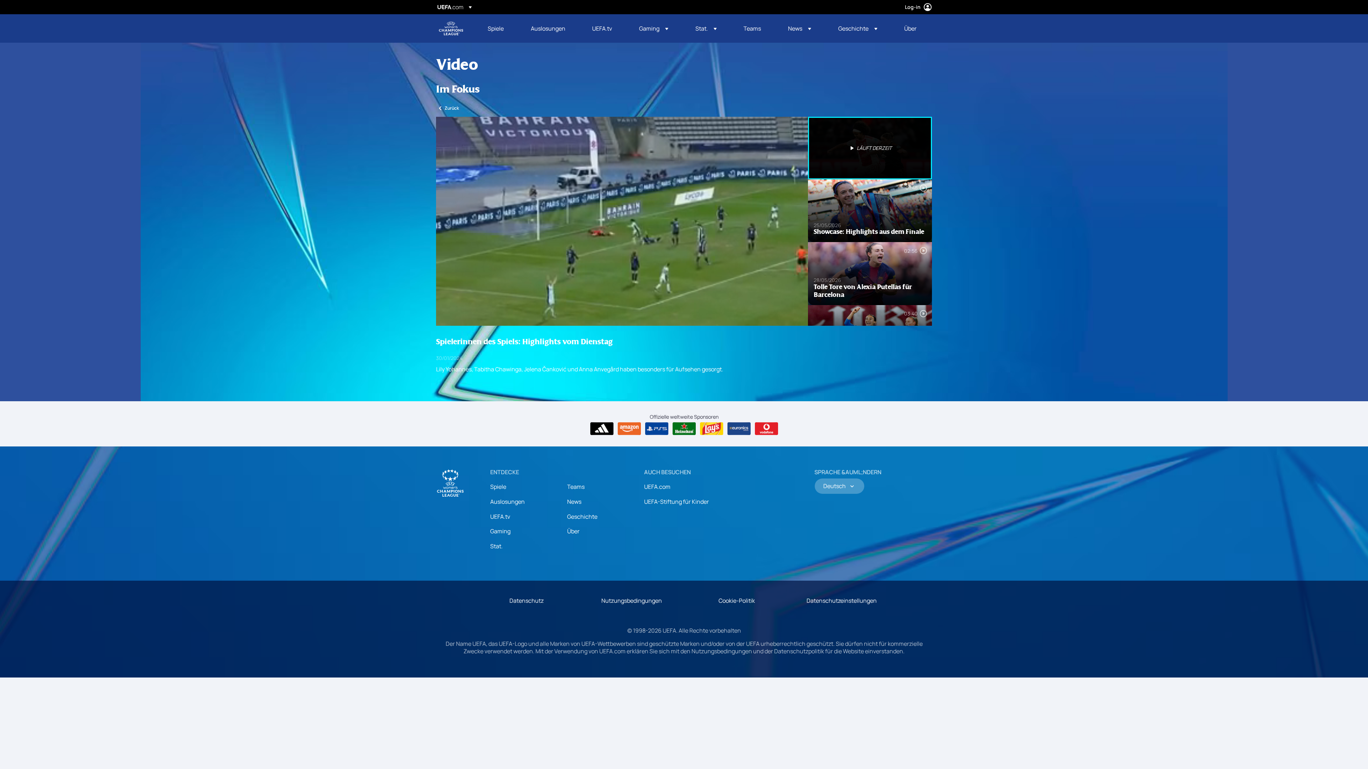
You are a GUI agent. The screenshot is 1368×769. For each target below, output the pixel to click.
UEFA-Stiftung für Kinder (676, 502)
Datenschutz (526, 601)
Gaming (500, 531)
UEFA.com (657, 487)
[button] (653, 28)
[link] (495, 28)
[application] (622, 221)
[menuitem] (500, 28)
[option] (870, 148)
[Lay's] (711, 428)
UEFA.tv (500, 516)
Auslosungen (507, 502)
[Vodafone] (766, 428)
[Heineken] (684, 428)
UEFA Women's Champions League (451, 28)
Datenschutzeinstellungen (842, 601)
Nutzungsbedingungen (631, 601)
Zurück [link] (452, 108)
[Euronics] (739, 428)
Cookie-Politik (737, 601)
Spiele (498, 487)
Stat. (496, 546)
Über (573, 531)
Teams (576, 487)
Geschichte (582, 516)
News (574, 502)
